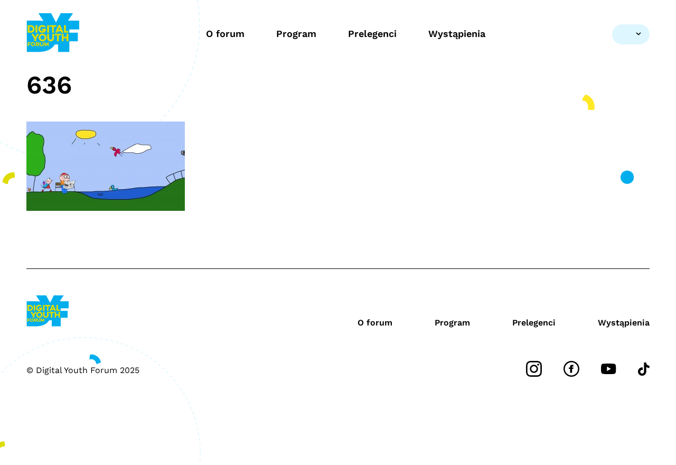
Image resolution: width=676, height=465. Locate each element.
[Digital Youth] (52, 34)
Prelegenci (372, 33)
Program (296, 33)
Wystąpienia (456, 33)
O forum (225, 33)
